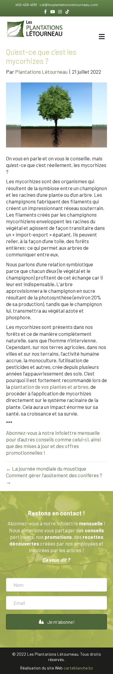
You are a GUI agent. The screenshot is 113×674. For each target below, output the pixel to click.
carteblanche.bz (78, 667)
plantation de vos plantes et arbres (49, 387)
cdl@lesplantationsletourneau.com (68, 4)
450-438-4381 (26, 4)
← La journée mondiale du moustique (46, 468)
